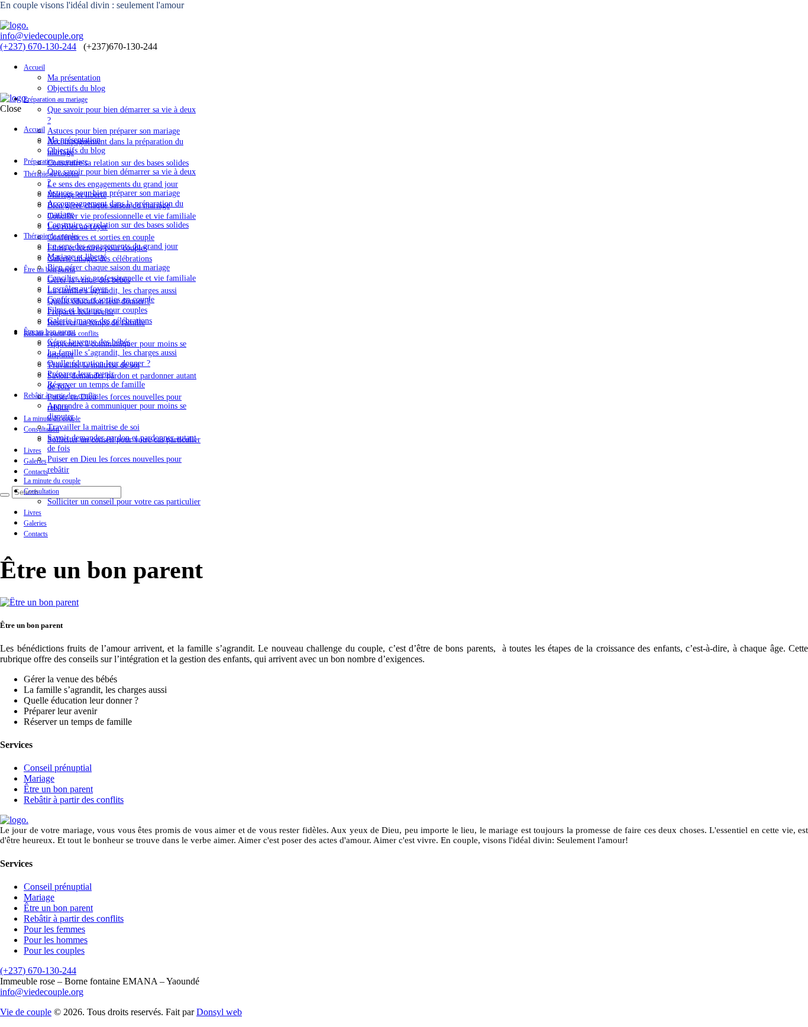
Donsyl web (219, 1012)
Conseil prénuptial (58, 768)
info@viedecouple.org (41, 36)
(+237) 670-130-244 (38, 46)
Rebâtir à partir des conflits (74, 800)
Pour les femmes (54, 929)
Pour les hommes (56, 940)
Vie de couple (25, 1012)
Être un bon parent (58, 789)
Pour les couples (54, 950)
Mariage (39, 778)
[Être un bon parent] (39, 602)
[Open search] (4, 495)
